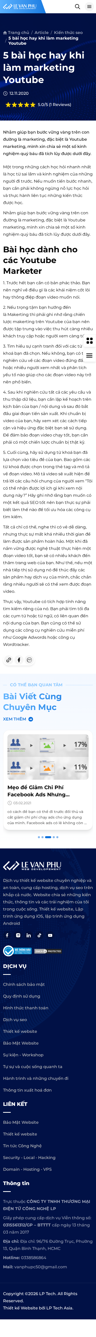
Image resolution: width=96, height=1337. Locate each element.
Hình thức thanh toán (25, 1007)
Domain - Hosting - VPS (27, 1169)
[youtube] (50, 935)
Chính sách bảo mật (24, 984)
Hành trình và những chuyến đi (35, 1078)
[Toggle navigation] (89, 6)
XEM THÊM (14, 719)
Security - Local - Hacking (29, 1157)
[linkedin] (29, 935)
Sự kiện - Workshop (23, 1054)
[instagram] (18, 935)
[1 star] (8, 104)
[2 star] (14, 104)
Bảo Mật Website (21, 1043)
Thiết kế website (20, 1031)
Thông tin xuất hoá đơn (27, 1090)
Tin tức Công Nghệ (22, 1145)
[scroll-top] (89, 1064)
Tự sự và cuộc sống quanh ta (32, 1066)
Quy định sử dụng (21, 996)
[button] (39, 837)
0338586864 (33, 1257)
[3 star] (20, 104)
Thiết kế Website (20, 1308)
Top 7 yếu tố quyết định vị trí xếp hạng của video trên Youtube (48, 794)
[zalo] (29, 660)
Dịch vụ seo (15, 1019)
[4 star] (26, 104)
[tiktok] (39, 935)
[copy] (8, 660)
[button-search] (77, 6)
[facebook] (19, 660)
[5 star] (32, 104)
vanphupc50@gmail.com (40, 1266)
